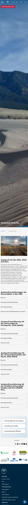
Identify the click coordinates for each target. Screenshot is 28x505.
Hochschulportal (5, 494)
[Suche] (21, 2)
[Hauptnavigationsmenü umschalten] (25, 2)
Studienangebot (5, 489)
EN (16, 2)
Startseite (2, 231)
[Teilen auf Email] (24, 444)
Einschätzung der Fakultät (11, 426)
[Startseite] (2, 2)
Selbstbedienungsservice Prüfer (8, 500)
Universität (4, 476)
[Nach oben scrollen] (25, 496)
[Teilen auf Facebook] (15, 444)
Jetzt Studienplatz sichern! (8, 6)
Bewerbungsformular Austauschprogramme (15, 421)
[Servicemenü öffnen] (25, 502)
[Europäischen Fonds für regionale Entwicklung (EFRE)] (23, 460)
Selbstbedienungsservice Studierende (10, 497)
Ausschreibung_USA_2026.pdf (13, 431)
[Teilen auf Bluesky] (17, 444)
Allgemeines (5, 502)
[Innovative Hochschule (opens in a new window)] (5, 460)
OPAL (3, 492)
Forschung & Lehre (6, 487)
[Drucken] (26, 444)
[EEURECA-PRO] (14, 460)
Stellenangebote (5, 484)
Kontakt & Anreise (6, 479)
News (3, 481)
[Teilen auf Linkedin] (22, 444)
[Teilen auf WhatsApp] (20, 444)
